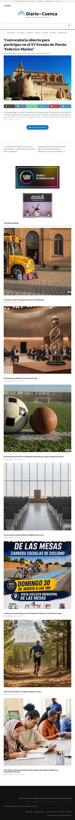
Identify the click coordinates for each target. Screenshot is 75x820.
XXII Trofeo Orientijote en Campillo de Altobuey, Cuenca (22, 692)
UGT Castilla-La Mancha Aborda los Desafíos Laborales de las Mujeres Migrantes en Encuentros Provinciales (31, 771)
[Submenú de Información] (67, 32)
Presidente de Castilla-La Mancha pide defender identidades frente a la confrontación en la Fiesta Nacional (51, 149)
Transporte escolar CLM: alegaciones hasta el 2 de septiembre (24, 300)
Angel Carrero (8, 616)
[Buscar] (69, 25)
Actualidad (29, 53)
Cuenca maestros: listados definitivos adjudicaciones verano (24, 535)
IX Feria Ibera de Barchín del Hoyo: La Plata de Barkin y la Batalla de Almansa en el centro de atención (19, 149)
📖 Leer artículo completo (37, 127)
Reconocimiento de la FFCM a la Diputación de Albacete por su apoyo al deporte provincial (33, 457)
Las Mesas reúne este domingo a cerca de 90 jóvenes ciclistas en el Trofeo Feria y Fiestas (32, 613)
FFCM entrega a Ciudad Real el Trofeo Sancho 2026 (20, 378)
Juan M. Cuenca (17, 53)
